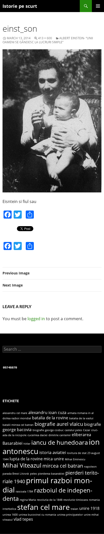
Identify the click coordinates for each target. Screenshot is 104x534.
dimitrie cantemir (59, 435)
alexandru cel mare (15, 413)
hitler (26, 443)
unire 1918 (89, 508)
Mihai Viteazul (22, 465)
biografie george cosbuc (48, 430)
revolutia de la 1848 (49, 500)
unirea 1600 (10, 514)
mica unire (54, 459)
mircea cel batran (62, 465)
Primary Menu (98, 6)
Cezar (86, 430)
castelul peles (73, 430)
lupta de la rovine (26, 459)
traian (74, 509)
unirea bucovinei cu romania (37, 514)
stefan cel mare (43, 507)
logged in (36, 318)
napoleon (90, 466)
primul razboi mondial (47, 485)
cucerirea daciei (37, 435)
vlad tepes (23, 519)
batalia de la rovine (50, 418)
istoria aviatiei (52, 452)
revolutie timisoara (75, 500)
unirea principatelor (70, 514)
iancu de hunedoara (59, 442)
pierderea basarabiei (51, 473)
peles (33, 473)
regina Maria (28, 500)
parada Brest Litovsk (16, 473)
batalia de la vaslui (81, 418)
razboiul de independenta (47, 494)
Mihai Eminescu (75, 459)
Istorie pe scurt (20, 6)
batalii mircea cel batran (18, 425)
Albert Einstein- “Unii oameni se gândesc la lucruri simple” (48, 40)
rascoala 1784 (24, 491)
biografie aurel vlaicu (59, 423)
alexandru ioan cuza (47, 412)
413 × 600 (45, 38)
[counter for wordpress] (10, 366)
